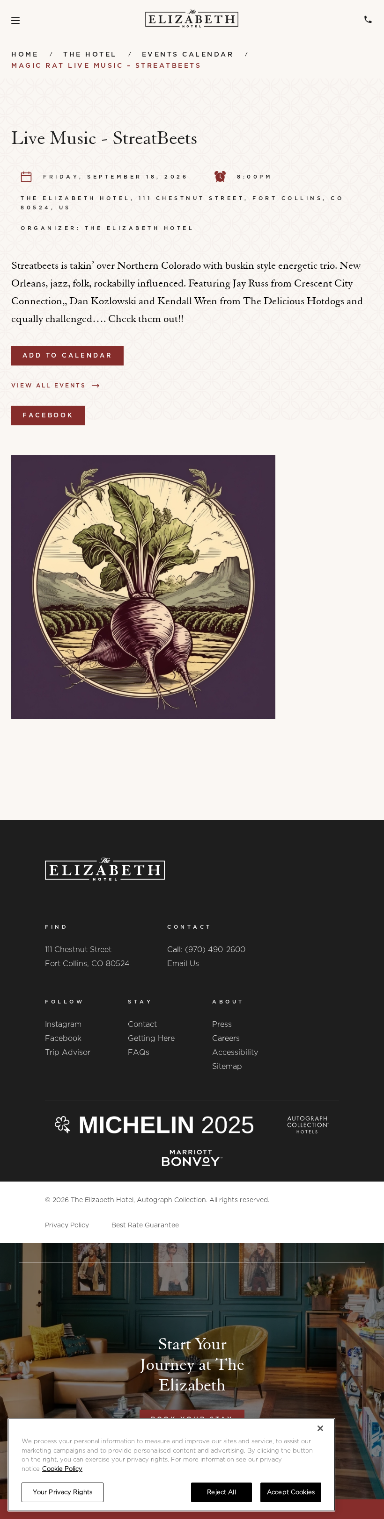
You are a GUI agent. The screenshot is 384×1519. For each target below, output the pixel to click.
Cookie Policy (62, 1468)
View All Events (48, 385)
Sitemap (227, 1066)
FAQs (138, 1052)
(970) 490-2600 (215, 949)
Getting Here (151, 1038)
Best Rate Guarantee (145, 1225)
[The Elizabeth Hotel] (192, 20)
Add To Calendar (67, 355)
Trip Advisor (67, 1052)
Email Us (183, 963)
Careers (226, 1038)
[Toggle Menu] (15, 20)
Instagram (63, 1024)
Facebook (48, 415)
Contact (142, 1024)
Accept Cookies (291, 1492)
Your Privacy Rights (62, 1492)
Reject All (221, 1492)
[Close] (320, 1428)
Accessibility (235, 1052)
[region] (171, 1465)
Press (222, 1024)
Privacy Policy (67, 1225)
